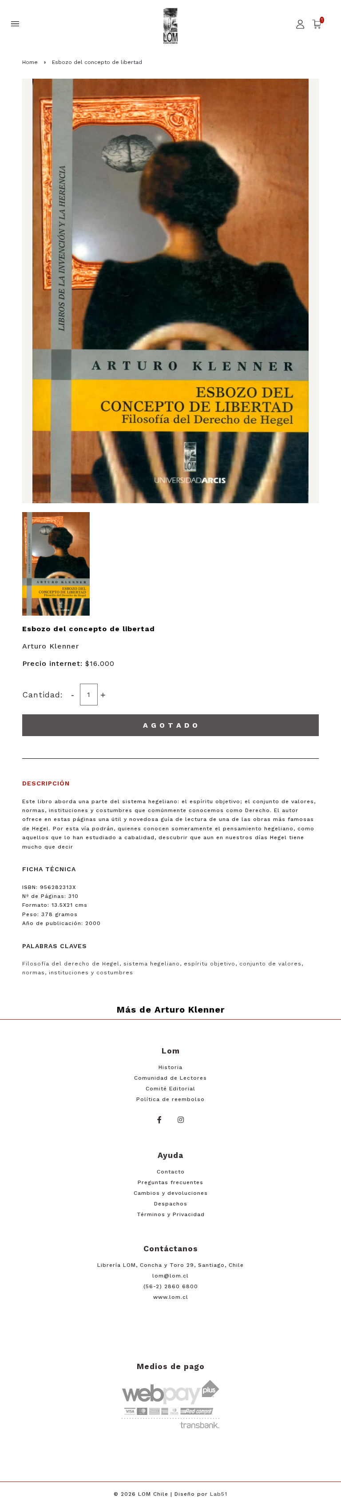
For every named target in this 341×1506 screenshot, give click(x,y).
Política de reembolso (170, 1099)
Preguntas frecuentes (170, 1182)
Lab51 (218, 1494)
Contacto (171, 1172)
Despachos (170, 1204)
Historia (170, 1067)
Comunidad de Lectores (170, 1078)
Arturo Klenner (50, 646)
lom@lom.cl (170, 1276)
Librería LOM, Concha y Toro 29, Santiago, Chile (170, 1265)
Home (30, 62)
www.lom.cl (170, 1297)
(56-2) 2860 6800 (170, 1286)
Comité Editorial (170, 1088)
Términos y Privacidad (171, 1214)
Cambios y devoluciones (171, 1193)
